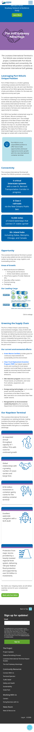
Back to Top (24, 609)
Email (6, 619)
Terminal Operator (9, 676)
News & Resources (9, 711)
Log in (23, 717)
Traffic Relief (7, 680)
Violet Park (6, 690)
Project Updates (8, 652)
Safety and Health (9, 683)
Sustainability (7, 686)
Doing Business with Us (11, 702)
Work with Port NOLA (10, 595)
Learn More (17, 15)
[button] (30, 2)
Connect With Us (8, 673)
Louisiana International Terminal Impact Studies (16, 660)
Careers (5, 699)
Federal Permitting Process (12, 655)
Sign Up (17, 642)
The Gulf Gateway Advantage (12, 664)
